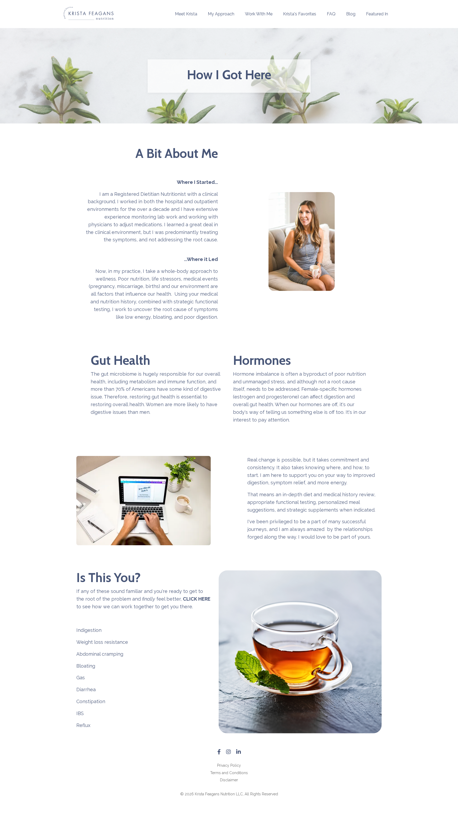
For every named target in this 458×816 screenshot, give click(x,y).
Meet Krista (186, 13)
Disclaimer (229, 780)
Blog (350, 13)
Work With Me (258, 13)
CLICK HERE (196, 599)
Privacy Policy (229, 765)
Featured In (377, 13)
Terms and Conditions (229, 773)
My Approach (221, 13)
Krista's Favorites (299, 13)
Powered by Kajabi (229, 802)
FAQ (331, 13)
